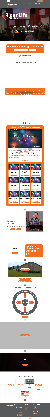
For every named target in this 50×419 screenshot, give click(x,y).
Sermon (11, 202)
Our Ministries (27, 406)
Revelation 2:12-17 (27, 151)
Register (39, 389)
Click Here (25, 364)
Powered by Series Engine (39, 205)
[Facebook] (17, 415)
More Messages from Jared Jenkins (26, 152)
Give (34, 1)
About (18, 1)
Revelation (20, 152)
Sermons (29, 1)
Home (8, 1)
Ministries (12, 1)
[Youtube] (21, 415)
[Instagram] (19, 415)
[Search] (42, 1)
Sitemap (30, 418)
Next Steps (23, 1)
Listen (27, 189)
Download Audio (33, 152)
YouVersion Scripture (25, 158)
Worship (25, 189)
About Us (26, 407)
